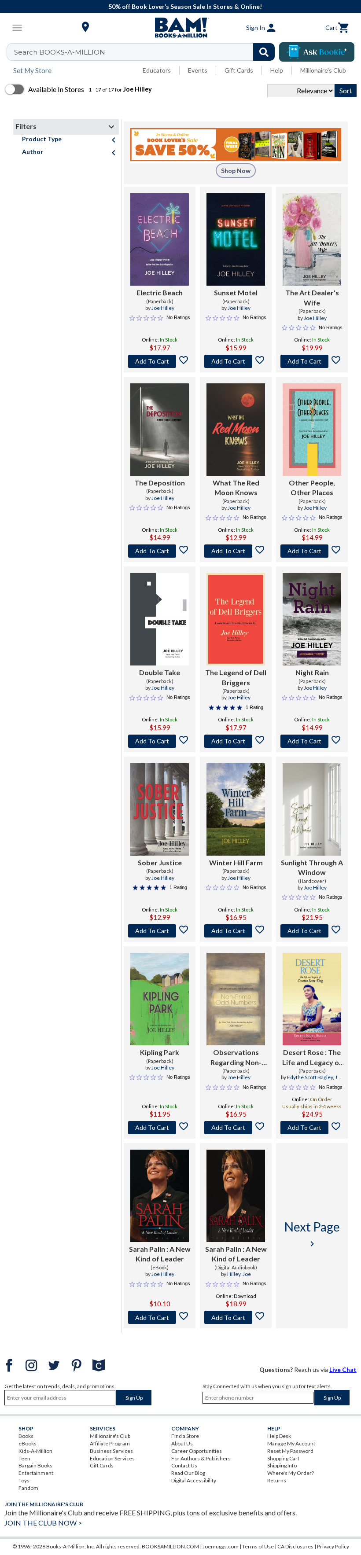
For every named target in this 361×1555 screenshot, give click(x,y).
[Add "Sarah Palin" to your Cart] (159, 1317)
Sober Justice (160, 862)
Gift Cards (239, 70)
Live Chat (343, 1369)
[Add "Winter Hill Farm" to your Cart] (235, 930)
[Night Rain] (311, 619)
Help (276, 70)
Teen (24, 1458)
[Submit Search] (264, 52)
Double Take (159, 672)
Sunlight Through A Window (312, 867)
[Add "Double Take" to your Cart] (159, 741)
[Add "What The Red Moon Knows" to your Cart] (235, 551)
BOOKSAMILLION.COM (170, 1546)
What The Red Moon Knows (236, 487)
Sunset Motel (236, 292)
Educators (157, 70)
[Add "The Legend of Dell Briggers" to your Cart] (235, 741)
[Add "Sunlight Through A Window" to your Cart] (311, 930)
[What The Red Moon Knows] (235, 429)
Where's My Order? (290, 1473)
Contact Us (184, 1465)
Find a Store (185, 1436)
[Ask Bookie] (316, 52)
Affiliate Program (110, 1443)
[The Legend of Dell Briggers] (235, 619)
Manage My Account (291, 1443)
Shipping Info (282, 1465)
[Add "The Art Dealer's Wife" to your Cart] (311, 361)
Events (197, 70)
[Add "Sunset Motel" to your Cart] (235, 361)
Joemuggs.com (221, 1546)
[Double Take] (159, 619)
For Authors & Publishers (201, 1458)
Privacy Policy (333, 1546)
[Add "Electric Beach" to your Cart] (159, 361)
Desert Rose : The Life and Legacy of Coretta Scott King (312, 1057)
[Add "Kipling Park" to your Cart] (159, 1127)
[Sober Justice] (159, 809)
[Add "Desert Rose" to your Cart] (311, 1127)
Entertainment (35, 1473)
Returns (276, 1480)
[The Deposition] (159, 429)
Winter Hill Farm (236, 862)
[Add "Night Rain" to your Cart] (311, 741)
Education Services (112, 1458)
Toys (23, 1480)
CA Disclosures (295, 1546)
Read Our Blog (188, 1473)
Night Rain (312, 672)
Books (25, 1436)
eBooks (27, 1443)
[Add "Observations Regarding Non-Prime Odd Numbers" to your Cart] (235, 1127)
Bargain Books (35, 1465)
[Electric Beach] (159, 239)
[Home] (180, 28)
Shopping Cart (283, 1458)
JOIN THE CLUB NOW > (43, 1522)
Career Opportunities (196, 1451)
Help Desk (279, 1436)
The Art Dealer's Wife (312, 297)
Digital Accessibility (193, 1480)
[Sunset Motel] (235, 239)
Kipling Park (159, 1052)
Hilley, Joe (239, 1274)
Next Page (312, 1234)
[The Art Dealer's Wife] (311, 239)
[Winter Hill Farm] (235, 809)
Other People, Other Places (312, 487)
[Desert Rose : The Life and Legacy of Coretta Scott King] (311, 999)
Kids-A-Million (35, 1451)
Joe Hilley (162, 308)
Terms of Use (258, 1546)
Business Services (111, 1451)
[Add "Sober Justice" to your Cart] (159, 930)
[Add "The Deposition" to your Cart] (159, 551)
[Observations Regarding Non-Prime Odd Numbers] (235, 999)
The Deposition (159, 482)
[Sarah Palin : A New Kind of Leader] (159, 1195)
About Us (182, 1443)
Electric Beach (159, 292)
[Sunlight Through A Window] (311, 809)
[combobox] (146, 52)
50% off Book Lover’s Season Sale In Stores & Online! (185, 6)
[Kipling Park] (159, 999)
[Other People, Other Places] (311, 429)
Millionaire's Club (323, 70)
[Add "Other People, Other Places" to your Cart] (311, 551)
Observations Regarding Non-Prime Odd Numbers (236, 1057)
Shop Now (235, 170)
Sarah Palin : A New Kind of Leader (160, 1254)
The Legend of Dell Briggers (235, 677)
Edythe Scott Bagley (310, 1077)
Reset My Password (290, 1451)
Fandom (28, 1488)
